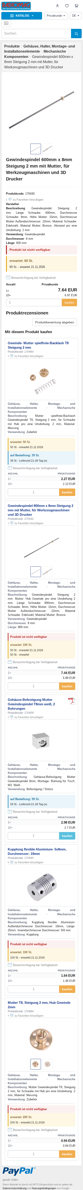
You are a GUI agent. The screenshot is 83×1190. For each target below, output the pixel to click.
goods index (10, 1179)
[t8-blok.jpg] (71, 701)
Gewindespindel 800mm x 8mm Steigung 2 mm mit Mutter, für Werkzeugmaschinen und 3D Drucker (40, 510)
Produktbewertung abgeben (54, 322)
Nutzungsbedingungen (44, 1188)
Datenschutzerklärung (15, 1188)
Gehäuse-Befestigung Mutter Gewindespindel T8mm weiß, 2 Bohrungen (31, 704)
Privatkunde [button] (54, 15)
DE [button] (74, 15)
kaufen (69, 302)
